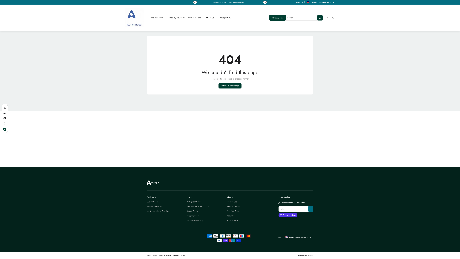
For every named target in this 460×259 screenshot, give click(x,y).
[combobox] (303, 17)
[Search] (320, 18)
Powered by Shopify (305, 255)
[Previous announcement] (195, 2)
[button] (156, 18)
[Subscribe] (310, 209)
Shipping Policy (179, 255)
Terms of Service (165, 255)
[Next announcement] (265, 2)
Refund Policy (152, 255)
